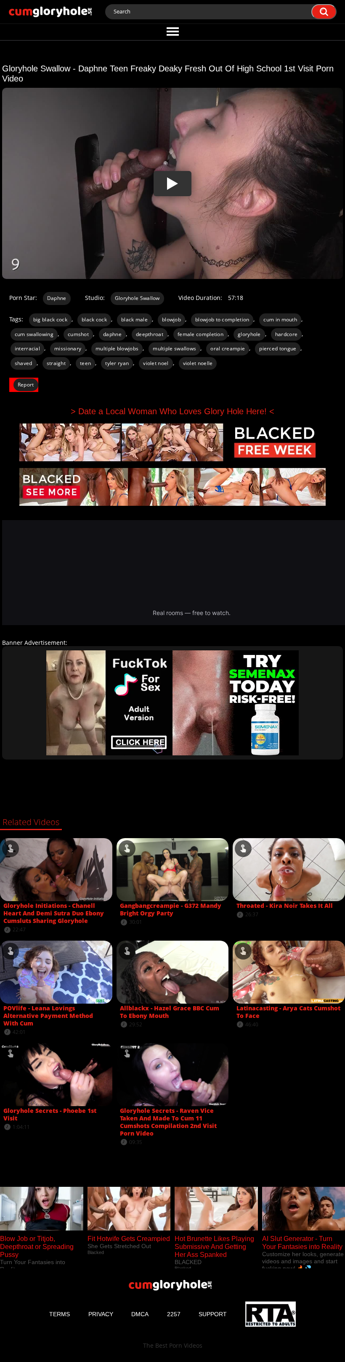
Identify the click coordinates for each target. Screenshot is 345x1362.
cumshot (78, 334)
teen (85, 363)
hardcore (286, 334)
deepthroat (149, 334)
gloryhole (249, 334)
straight (56, 363)
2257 (173, 1314)
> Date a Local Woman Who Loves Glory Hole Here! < (172, 411)
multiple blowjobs (117, 348)
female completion (200, 334)
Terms (59, 1314)
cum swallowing (34, 334)
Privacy (100, 1314)
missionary (67, 348)
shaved (23, 363)
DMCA (140, 1314)
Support (213, 1314)
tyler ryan (117, 363)
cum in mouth (280, 319)
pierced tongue (277, 348)
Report (26, 384)
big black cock (50, 319)
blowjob (171, 319)
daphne (112, 334)
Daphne (56, 298)
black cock (94, 319)
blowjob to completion (222, 319)
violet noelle (198, 363)
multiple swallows (174, 348)
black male (134, 319)
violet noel (155, 363)
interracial (27, 348)
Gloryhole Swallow (137, 298)
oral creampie (227, 348)
